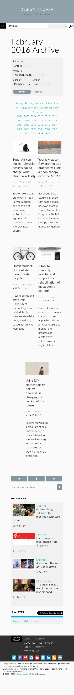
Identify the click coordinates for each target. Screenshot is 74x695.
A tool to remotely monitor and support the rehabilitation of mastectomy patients (49, 278)
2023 (40, 116)
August (23, 107)
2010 (47, 124)
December (37, 111)
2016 (47, 120)
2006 (33, 129)
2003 (54, 129)
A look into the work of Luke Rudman (48, 565)
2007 (26, 129)
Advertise (29, 642)
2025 (26, 116)
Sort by (17, 80)
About (28, 638)
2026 (20, 116)
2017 (40, 120)
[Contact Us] (60, 657)
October (44, 107)
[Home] (37, 10)
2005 (40, 129)
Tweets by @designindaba (26, 621)
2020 (20, 120)
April (44, 103)
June (56, 103)
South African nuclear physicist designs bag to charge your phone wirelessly (24, 167)
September (33, 107)
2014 (20, 124)
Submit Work (46, 642)
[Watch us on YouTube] (37, 657)
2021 (54, 116)
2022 (47, 116)
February (29, 103)
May (50, 103)
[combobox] (57, 26)
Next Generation (23, 182)
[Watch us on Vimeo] (43, 657)
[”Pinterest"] (54, 478)
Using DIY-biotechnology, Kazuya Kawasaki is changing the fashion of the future (35, 392)
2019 (26, 120)
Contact (41, 638)
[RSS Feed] (54, 657)
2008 (20, 129)
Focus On (41, 534)
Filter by (18, 61)
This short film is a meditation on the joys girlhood (47, 588)
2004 (47, 129)
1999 (40, 133)
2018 (33, 120)
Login (27, 646)
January (19, 103)
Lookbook (41, 559)
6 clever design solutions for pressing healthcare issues (36, 514)
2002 (26, 133)
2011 (40, 124)
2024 (33, 116)
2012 (33, 124)
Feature (17, 70)
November (54, 107)
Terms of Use (31, 651)
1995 (47, 133)
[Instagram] (31, 657)
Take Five (41, 505)
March (38, 103)
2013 (26, 124)
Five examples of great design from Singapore (46, 541)
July (16, 107)
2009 (54, 124)
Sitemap (40, 646)
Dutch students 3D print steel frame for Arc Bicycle (23, 272)
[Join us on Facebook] (36, 478)
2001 (33, 133)
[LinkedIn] (48, 657)
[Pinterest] (25, 657)
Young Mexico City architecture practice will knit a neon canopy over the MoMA (49, 167)
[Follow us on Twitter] (19, 478)
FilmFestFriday (43, 581)
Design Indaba (22, 674)
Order (36, 80)
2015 (54, 120)
